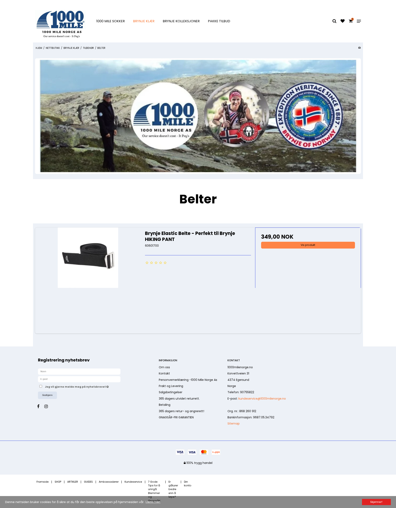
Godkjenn (47, 395)
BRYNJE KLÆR (143, 21)
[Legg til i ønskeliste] (343, 21)
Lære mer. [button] (153, 502)
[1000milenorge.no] (60, 21)
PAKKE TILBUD (219, 21)
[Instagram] (48, 406)
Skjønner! (376, 502)
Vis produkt (308, 245)
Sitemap (233, 423)
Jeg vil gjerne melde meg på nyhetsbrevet (92, 386)
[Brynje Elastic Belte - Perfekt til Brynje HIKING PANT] (88, 280)
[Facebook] (40, 406)
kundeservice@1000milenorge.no (262, 399)
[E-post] (79, 379)
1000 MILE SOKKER (110, 21)
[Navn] (79, 371)
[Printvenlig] (359, 47)
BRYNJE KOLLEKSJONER (181, 21)
